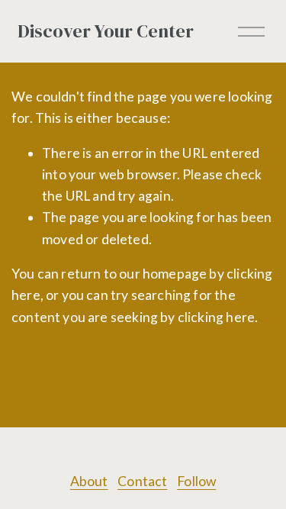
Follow (196, 481)
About (89, 481)
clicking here (216, 317)
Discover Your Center (106, 30)
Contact (142, 481)
